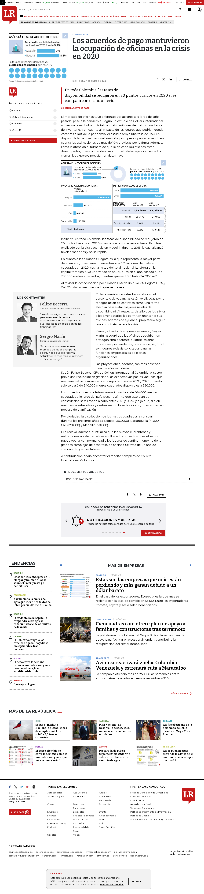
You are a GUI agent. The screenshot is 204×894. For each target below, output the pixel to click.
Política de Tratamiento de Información (150, 812)
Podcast (51, 827)
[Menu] (21, 16)
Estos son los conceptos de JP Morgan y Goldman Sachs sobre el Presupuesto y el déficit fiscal (32, 581)
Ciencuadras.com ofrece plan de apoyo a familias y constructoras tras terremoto (141, 626)
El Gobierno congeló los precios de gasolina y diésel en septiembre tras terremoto (31, 645)
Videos (76, 835)
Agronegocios (54, 792)
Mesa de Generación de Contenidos (149, 792)
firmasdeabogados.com (98, 852)
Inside (102, 819)
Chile (37, 721)
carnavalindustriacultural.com (24, 855)
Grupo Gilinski (138, 22)
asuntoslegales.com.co (21, 852)
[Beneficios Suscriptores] (189, 9)
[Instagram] (29, 787)
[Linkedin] (171, 79)
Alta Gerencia (80, 792)
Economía (104, 804)
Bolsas (17, 658)
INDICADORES (165, 16)
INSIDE (177, 16)
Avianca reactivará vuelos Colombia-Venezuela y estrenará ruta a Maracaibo (141, 665)
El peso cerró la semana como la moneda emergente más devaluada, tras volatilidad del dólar (32, 667)
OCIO (65, 16)
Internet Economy (56, 823)
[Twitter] (163, 79)
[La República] (9, 15)
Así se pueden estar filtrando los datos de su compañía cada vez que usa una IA (178, 755)
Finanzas (51, 815)
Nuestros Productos (140, 796)
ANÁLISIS (114, 16)
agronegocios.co (45, 852)
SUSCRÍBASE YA (153, 533)
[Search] (180, 9)
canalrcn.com (49, 855)
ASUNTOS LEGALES (130, 16)
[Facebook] (157, 79)
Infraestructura (80, 819)
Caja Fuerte (79, 796)
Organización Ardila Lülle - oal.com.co (181, 852)
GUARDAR (187, 80)
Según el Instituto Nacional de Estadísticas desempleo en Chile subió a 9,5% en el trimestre (51, 731)
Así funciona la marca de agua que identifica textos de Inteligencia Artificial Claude (33, 602)
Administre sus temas (24, 140)
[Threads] (35, 787)
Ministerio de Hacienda (88, 22)
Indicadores (53, 819)
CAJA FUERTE (149, 16)
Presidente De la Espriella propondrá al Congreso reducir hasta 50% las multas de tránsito (32, 622)
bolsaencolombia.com (126, 852)
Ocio (101, 823)
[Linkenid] (23, 787)
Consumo (52, 804)
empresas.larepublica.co (70, 852)
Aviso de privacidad (140, 804)
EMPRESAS (55, 16)
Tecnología (20, 595)
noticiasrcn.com (85, 855)
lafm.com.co (102, 855)
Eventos (103, 812)
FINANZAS (29, 16)
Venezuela (165, 22)
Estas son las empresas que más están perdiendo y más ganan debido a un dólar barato (138, 585)
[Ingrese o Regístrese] (199, 9)
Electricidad (121, 22)
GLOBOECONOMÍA (79, 16)
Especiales (78, 812)
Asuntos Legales (55, 796)
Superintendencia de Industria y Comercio (152, 819)
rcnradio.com (66, 855)
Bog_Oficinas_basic (79, 479)
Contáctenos (137, 800)
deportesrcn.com (139, 855)
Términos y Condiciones (142, 808)
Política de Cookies (112, 884)
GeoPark (152, 22)
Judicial (103, 747)
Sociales (167, 721)
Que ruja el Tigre (24, 684)
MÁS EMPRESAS (179, 693)
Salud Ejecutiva (107, 827)
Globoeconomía (107, 815)
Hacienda (18, 573)
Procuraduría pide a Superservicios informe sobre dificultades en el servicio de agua (114, 755)
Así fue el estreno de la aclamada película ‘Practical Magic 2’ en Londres (177, 729)
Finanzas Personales (83, 815)
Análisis (18, 680)
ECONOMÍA (42, 16)
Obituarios (78, 823)
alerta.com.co (120, 855)
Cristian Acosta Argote (75, 108)
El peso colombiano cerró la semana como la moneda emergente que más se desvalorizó (51, 755)
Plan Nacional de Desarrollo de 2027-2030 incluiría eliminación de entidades (115, 729)
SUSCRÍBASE (195, 2)
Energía (108, 22)
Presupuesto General (63, 22)
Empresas (52, 812)
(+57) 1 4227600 (17, 801)
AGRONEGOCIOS (99, 16)
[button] (65, 521)
